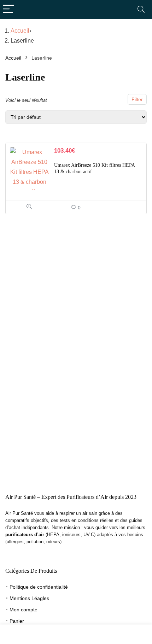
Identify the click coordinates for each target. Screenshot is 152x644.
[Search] (141, 9)
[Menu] (8, 9)
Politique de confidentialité (39, 587)
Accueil (20, 31)
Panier (17, 621)
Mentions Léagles (29, 598)
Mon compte (23, 609)
